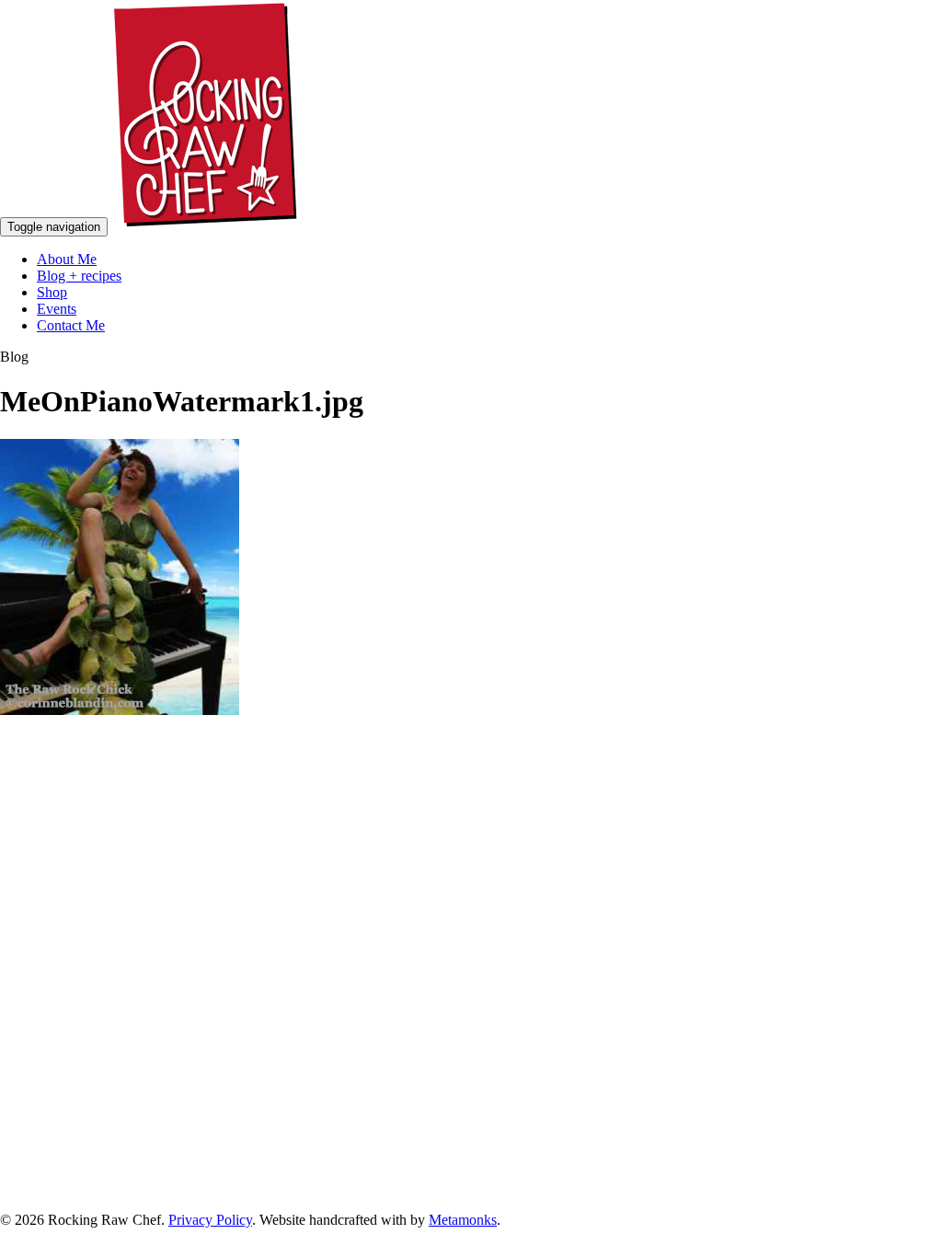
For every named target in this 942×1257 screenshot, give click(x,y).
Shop (52, 292)
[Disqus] (471, 963)
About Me (67, 259)
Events (56, 309)
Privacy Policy (210, 1220)
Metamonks (463, 1220)
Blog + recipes (79, 275)
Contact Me (71, 325)
